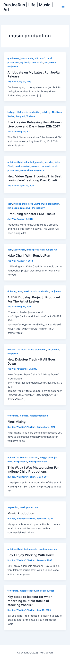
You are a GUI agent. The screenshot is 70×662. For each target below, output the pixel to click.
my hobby (25, 62)
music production (31, 112)
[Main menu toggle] (63, 7)
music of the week (41, 166)
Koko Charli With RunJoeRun (28, 255)
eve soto (33, 457)
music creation (22, 166)
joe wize (49, 162)
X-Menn (30, 116)
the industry (38, 208)
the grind (20, 116)
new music (37, 62)
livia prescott (20, 461)
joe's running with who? (33, 58)
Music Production (20, 513)
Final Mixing (16, 421)
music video (26, 170)
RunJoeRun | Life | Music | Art (28, 7)
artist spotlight (15, 162)
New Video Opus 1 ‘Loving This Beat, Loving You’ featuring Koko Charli (34, 178)
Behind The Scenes (17, 457)
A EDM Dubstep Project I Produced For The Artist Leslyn (33, 299)
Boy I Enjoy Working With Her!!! (30, 555)
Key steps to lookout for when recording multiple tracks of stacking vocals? (29, 601)
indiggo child (14, 112)
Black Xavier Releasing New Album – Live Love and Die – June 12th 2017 (34, 124)
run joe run (50, 62)
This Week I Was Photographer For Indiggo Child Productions (33, 469)
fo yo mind (12, 415)
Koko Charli (34, 204)
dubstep (11, 291)
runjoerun (12, 66)
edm (26, 162)
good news (13, 58)
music (27, 291)
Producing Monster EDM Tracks (31, 214)
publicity (46, 112)
